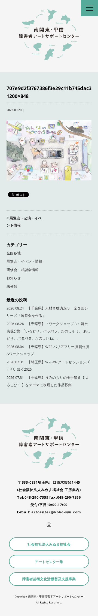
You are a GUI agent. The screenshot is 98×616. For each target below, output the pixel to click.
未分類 (12, 286)
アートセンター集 (49, 562)
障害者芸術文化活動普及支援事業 (49, 579)
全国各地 (14, 253)
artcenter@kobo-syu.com (56, 512)
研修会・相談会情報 (23, 269)
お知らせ (14, 278)
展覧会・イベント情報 (24, 261)
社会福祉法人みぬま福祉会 (49, 544)
